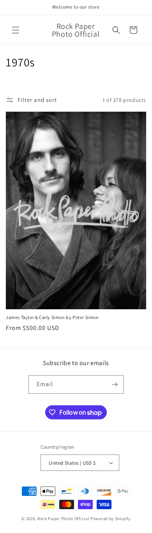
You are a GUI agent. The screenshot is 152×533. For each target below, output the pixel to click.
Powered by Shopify (110, 518)
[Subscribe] (115, 384)
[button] (15, 30)
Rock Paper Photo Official (63, 518)
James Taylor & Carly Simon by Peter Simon (52, 317)
